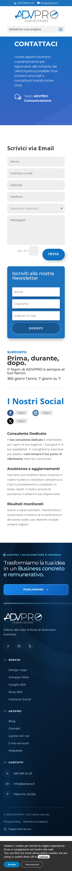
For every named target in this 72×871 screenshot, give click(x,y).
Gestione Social (20, 699)
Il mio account (19, 743)
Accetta (12, 864)
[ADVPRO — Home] (36, 618)
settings (43, 856)
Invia (53, 254)
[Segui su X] (10, 421)
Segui (21, 413)
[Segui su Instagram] (35, 413)
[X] (29, 646)
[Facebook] (8, 646)
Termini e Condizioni (35, 821)
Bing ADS (16, 692)
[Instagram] (18, 646)
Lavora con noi (19, 736)
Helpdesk (15, 750)
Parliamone (35, 589)
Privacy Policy (12, 821)
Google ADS (17, 684)
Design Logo (18, 670)
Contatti (14, 728)
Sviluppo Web (19, 677)
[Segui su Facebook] (10, 413)
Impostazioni (32, 864)
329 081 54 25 (25, 3)
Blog (12, 721)
